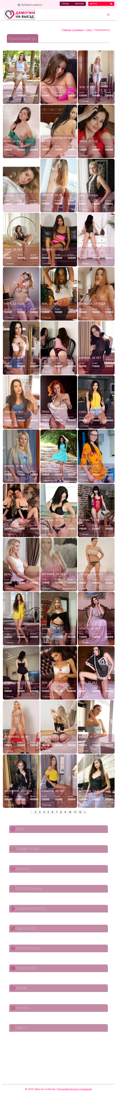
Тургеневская (70, 155)
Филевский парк (69, 588)
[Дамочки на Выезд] (20, 14)
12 (80, 812)
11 (75, 812)
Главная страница (72, 29)
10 (70, 812)
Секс (89, 29)
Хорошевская (70, 426)
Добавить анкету (31, 4)
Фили (73, 209)
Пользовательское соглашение (74, 1089)
